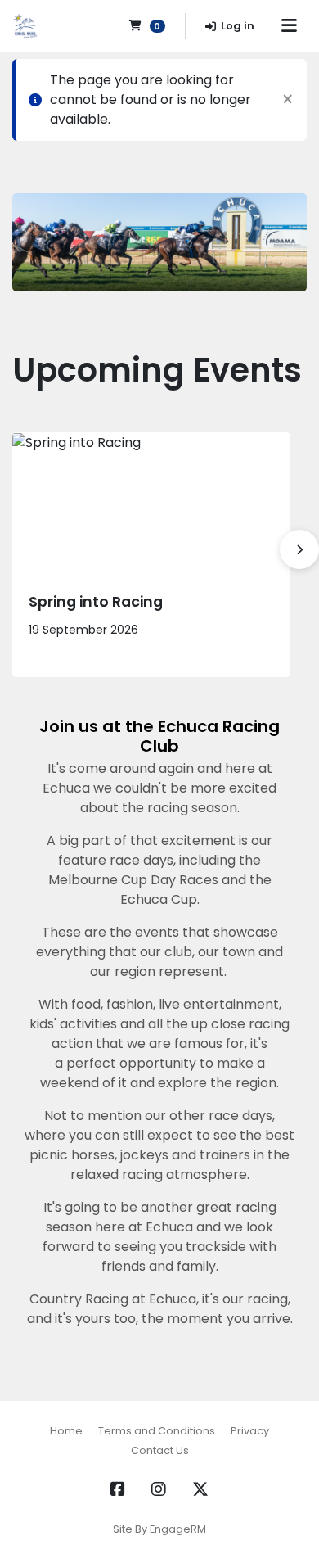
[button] (299, 549)
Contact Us (160, 1450)
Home (66, 1431)
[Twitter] (200, 1489)
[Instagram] (158, 1489)
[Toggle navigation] (289, 26)
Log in (237, 26)
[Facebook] (117, 1489)
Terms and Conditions (156, 1431)
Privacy (250, 1431)
